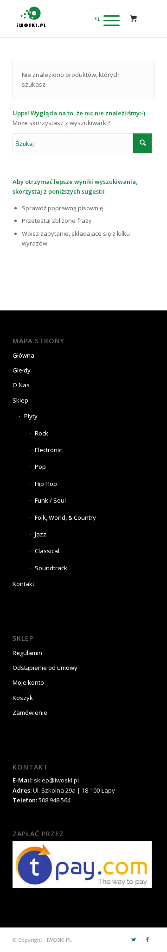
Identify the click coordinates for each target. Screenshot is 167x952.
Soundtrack (51, 568)
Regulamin (27, 653)
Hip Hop (46, 483)
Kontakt (23, 584)
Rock (41, 433)
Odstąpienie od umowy (45, 667)
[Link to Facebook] (147, 939)
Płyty (31, 416)
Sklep (20, 400)
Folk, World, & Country (65, 517)
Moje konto (28, 682)
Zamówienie (30, 712)
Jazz (40, 534)
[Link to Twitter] (134, 939)
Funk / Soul (50, 500)
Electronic (48, 450)
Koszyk (23, 698)
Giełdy (22, 370)
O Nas (21, 385)
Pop (40, 466)
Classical (47, 551)
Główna (23, 355)
